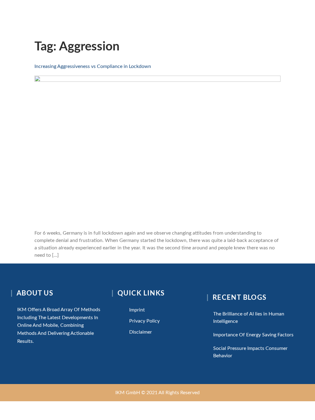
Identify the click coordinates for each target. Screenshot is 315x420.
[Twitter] (122, 346)
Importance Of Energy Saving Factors (253, 334)
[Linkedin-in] (138, 346)
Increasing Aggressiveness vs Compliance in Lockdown (92, 66)
